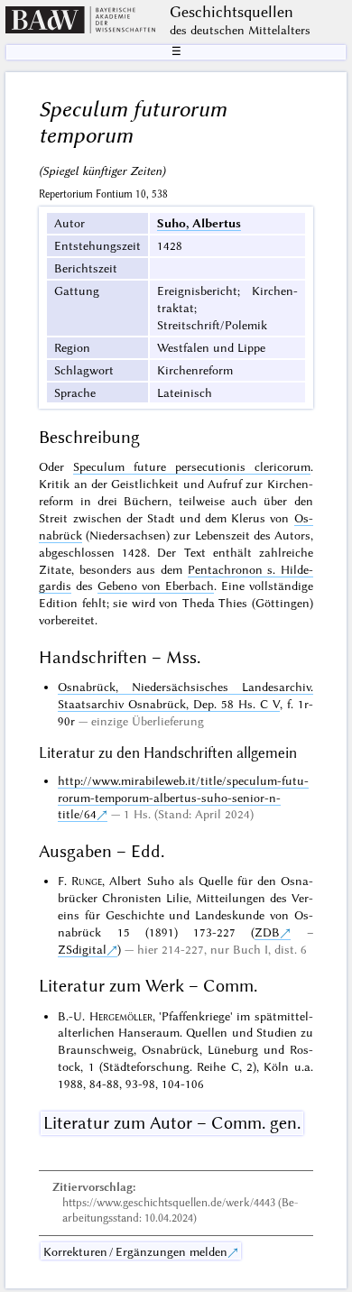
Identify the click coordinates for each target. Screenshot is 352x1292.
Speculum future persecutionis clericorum (191, 466)
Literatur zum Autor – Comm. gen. (172, 1122)
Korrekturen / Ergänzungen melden (135, 1251)
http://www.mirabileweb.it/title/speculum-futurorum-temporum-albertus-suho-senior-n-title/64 (183, 797)
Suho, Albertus (199, 223)
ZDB (267, 932)
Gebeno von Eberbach (155, 585)
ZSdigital (82, 949)
